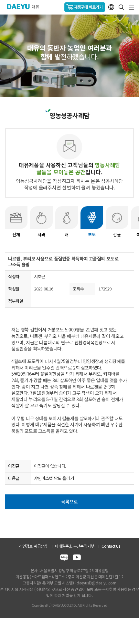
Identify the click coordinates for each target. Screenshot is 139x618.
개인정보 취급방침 (33, 546)
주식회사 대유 (25, 6)
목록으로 (69, 501)
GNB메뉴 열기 (131, 7)
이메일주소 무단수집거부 (74, 546)
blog (64, 558)
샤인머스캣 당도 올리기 (54, 478)
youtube (77, 558)
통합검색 (121, 7)
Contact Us (111, 546)
